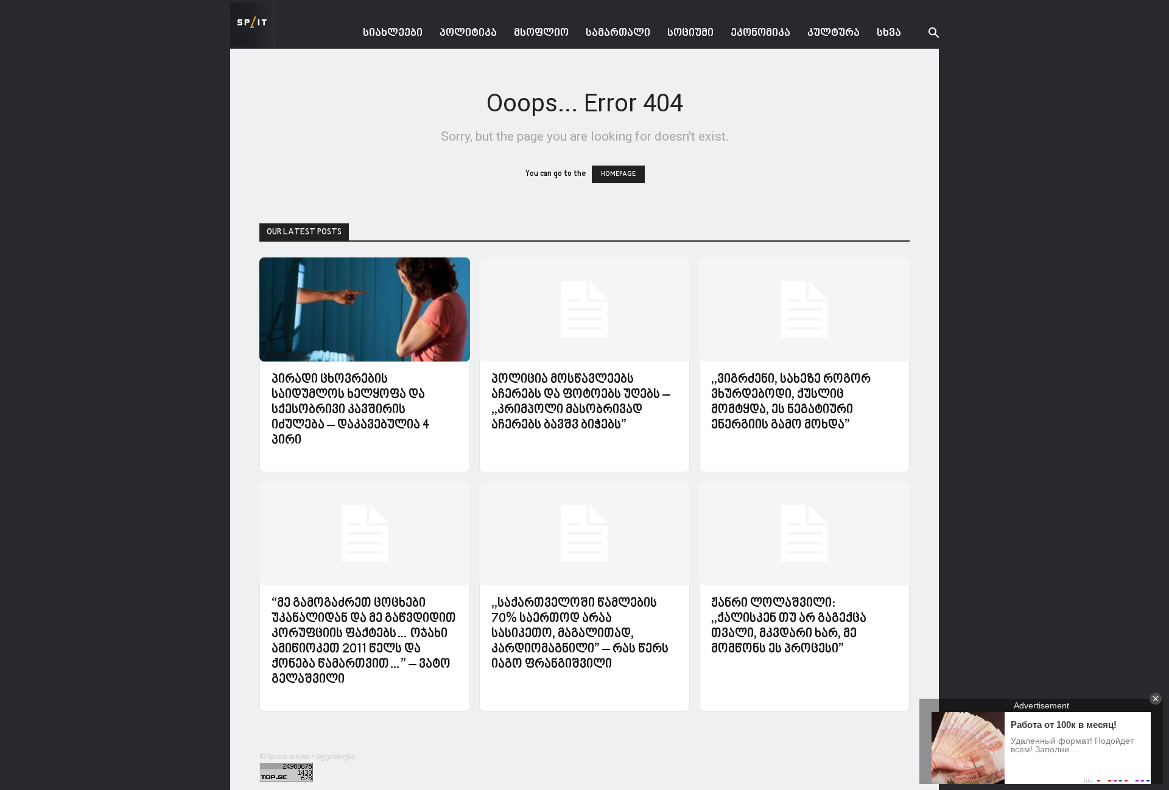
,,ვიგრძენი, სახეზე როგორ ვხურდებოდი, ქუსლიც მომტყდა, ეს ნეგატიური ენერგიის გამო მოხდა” (791, 402)
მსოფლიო (541, 33)
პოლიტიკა (468, 33)
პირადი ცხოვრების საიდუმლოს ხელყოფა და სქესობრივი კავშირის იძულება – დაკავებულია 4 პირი (351, 410)
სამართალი (618, 33)
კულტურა (833, 33)
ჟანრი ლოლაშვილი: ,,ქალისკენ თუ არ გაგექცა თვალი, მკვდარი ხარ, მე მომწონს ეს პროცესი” (788, 626)
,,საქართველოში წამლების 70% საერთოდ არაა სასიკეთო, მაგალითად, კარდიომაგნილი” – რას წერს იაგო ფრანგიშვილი (580, 634)
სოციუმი (690, 33)
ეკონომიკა (760, 33)
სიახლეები (393, 33)
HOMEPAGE (618, 174)
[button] (924, 34)
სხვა (889, 33)
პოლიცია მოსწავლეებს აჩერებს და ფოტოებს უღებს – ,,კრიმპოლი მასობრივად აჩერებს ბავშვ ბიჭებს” (580, 402)
